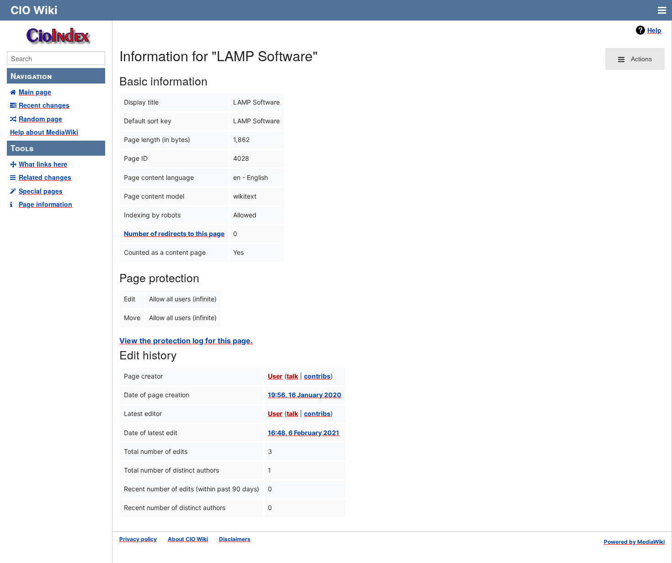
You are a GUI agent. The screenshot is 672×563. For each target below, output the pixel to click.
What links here (43, 163)
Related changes (45, 177)
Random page (40, 118)
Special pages (41, 190)
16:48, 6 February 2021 (303, 433)
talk (292, 376)
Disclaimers (235, 539)
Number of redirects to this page (174, 233)
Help (654, 30)
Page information (45, 204)
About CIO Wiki (188, 539)
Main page (35, 91)
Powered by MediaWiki (634, 541)
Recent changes (44, 105)
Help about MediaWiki (44, 132)
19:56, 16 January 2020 (304, 395)
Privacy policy (138, 539)
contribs (317, 376)
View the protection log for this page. (186, 340)
